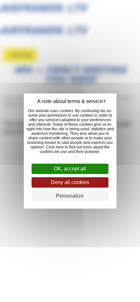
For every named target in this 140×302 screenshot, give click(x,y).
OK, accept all (70, 168)
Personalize (70, 196)
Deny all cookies (70, 182)
